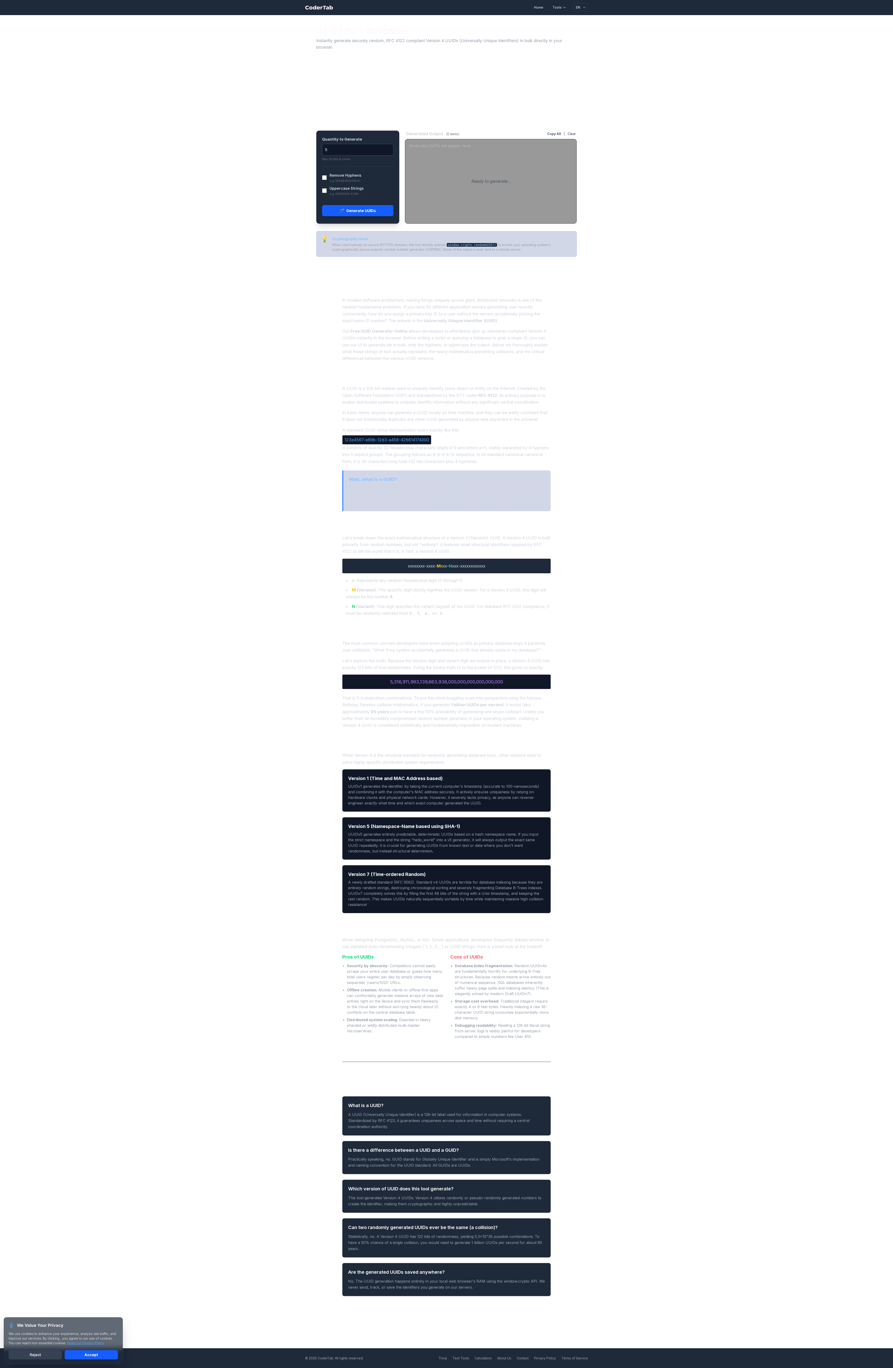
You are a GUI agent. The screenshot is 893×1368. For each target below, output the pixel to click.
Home (538, 7)
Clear (572, 134)
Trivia (443, 1358)
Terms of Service (574, 1358)
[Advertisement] (446, 90)
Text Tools (461, 1358)
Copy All (554, 134)
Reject (35, 1354)
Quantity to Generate (342, 139)
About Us (504, 1358)
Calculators (483, 1358)
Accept (91, 1354)
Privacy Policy (545, 1358)
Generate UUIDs (358, 210)
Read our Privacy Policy (85, 1343)
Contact (523, 1358)
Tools (557, 7)
